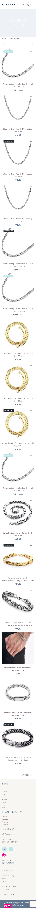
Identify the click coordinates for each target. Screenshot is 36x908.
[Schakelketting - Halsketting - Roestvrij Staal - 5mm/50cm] (18, 65)
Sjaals (4, 802)
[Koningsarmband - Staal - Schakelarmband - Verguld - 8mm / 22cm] (18, 558)
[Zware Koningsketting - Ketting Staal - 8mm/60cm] (18, 513)
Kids (3, 805)
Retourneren (6, 822)
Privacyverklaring (9, 904)
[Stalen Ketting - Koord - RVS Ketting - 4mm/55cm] (18, 154)
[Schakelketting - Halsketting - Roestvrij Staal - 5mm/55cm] (18, 469)
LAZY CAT (9, 5)
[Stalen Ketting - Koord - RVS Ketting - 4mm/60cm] (18, 199)
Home (4, 789)
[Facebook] (11, 849)
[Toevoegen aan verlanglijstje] (31, 51)
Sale (3, 807)
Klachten (5, 825)
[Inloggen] (23, 4)
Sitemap (19, 904)
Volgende (26, 775)
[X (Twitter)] (4, 849)
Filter (7, 44)
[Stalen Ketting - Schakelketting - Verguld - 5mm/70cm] (18, 424)
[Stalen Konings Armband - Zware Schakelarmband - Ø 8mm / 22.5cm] (18, 603)
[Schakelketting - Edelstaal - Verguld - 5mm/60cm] (18, 379)
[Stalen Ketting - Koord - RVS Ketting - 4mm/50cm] (18, 109)
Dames (4, 791)
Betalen (4, 817)
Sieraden (5, 797)
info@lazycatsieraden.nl (9, 834)
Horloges (5, 799)
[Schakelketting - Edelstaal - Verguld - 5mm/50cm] (18, 334)
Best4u (22, 906)
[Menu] (33, 4)
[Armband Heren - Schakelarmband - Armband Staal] (18, 693)
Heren (4, 794)
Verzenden (5, 819)
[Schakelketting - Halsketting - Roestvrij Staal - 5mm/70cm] (18, 289)
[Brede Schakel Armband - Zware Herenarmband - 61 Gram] (18, 738)
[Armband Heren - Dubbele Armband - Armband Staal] (18, 648)
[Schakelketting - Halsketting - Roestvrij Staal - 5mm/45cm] (18, 244)
